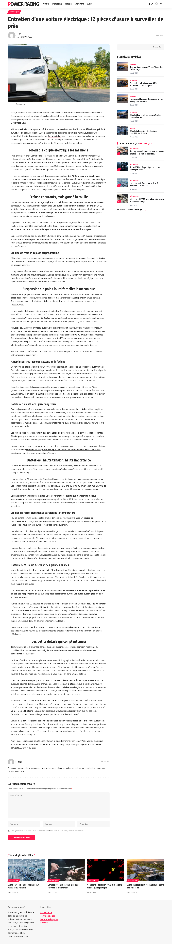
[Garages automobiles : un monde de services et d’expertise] (66, 870)
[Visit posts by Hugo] (11, 35)
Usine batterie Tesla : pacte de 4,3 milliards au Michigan (144, 184)
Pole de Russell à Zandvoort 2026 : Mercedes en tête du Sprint (144, 84)
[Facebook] (149, 3)
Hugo (19, 33)
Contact (44, 922)
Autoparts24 (54, 136)
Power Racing (23, 4)
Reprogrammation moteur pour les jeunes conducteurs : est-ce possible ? (147, 152)
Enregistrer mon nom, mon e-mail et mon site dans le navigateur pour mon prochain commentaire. (48, 831)
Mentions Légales (49, 919)
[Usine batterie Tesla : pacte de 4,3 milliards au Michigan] (26, 870)
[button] (156, 4)
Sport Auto (135, 80)
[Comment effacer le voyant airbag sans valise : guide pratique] (105, 870)
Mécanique (14, 12)
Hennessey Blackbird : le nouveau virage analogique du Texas (146, 100)
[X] (152, 3)
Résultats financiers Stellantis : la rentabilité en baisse (143, 132)
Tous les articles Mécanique (131, 210)
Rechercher (157, 47)
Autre (132, 128)
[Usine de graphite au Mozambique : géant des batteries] (145, 870)
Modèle (133, 64)
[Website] (108, 762)
